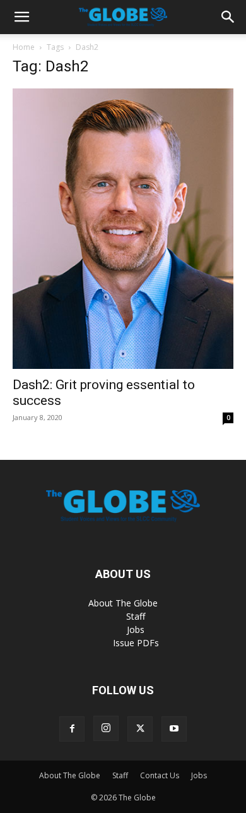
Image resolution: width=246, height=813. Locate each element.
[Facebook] (72, 729)
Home (24, 47)
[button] (21, 17)
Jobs (135, 629)
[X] (140, 729)
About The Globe (123, 603)
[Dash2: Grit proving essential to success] (123, 228)
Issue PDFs (136, 643)
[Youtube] (174, 729)
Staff (135, 616)
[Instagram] (106, 728)
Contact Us (159, 775)
